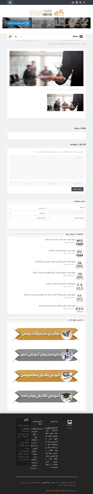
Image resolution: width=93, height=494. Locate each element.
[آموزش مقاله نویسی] (46, 376)
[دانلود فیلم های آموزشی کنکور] (46, 355)
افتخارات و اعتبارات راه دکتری (34, 463)
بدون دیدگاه (68, 89)
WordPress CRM (52, 490)
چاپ (58, 90)
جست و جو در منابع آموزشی (34, 446)
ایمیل (51, 90)
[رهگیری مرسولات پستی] (46, 334)
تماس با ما (33, 468)
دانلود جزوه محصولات (34, 437)
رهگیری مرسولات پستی (34, 454)
